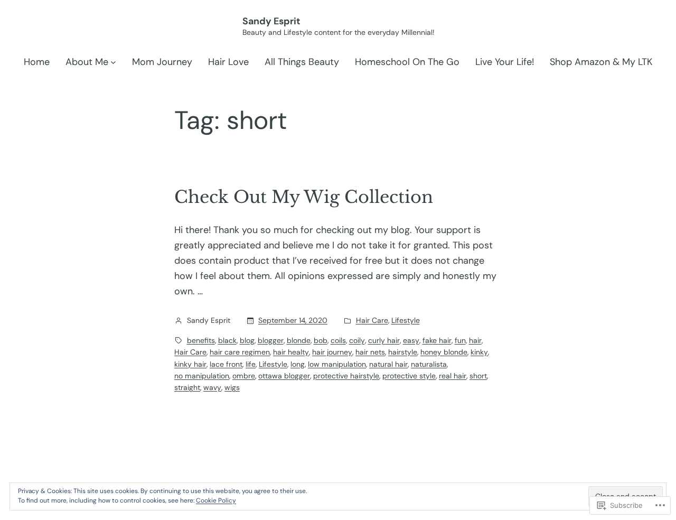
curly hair (384, 340)
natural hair (388, 364)
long (297, 364)
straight (187, 387)
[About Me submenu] (113, 62)
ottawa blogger (284, 375)
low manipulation (337, 364)
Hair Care (372, 320)
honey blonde (443, 352)
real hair (452, 375)
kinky (479, 352)
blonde (299, 340)
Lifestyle (405, 320)
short (478, 375)
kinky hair (190, 364)
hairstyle (402, 352)
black (227, 340)
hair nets (370, 352)
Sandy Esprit (271, 21)
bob (320, 340)
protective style (409, 375)
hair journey (332, 352)
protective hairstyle (346, 375)
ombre (243, 375)
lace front (226, 364)
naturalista (429, 364)
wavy (212, 387)
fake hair (437, 340)
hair (475, 340)
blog (247, 340)
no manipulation (201, 375)
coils (338, 340)
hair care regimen (240, 352)
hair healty (291, 352)
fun (460, 340)
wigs (232, 387)
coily (357, 340)
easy (411, 340)
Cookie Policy (216, 500)
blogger (271, 340)
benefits (201, 340)
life (251, 364)
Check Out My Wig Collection (303, 197)
